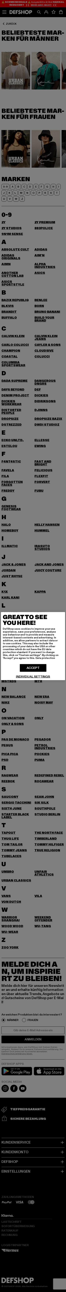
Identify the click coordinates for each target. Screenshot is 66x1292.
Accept (33, 667)
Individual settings (33, 677)
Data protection (45, 658)
